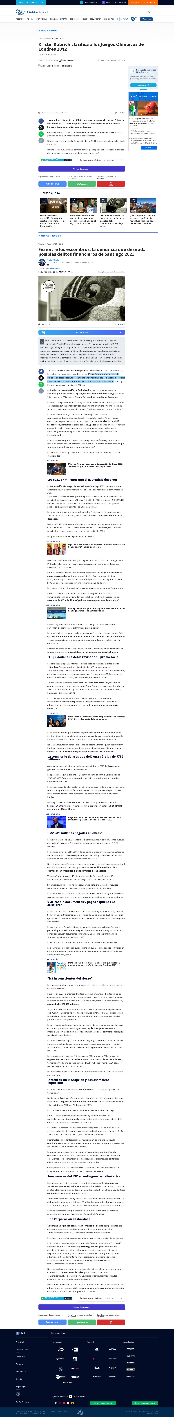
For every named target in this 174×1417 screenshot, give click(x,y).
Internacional (41, 19)
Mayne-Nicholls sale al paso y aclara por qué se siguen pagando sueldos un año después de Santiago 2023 (94, 964)
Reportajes (21, 1386)
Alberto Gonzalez (49, 54)
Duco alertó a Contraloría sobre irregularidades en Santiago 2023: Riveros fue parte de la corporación (96, 717)
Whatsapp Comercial (104, 1403)
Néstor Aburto (53, 260)
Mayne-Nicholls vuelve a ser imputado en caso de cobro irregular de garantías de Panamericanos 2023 (94, 818)
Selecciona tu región (28, 2)
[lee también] (57, 469)
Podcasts (19, 19)
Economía (54, 19)
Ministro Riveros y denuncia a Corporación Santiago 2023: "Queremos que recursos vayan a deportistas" (95, 465)
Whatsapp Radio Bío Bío (146, 1403)
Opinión (84, 19)
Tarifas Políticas (22, 1402)
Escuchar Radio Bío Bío (144, 2)
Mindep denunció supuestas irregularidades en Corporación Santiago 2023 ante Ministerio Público (96, 609)
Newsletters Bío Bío (91, 2)
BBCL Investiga (95, 19)
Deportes (63, 19)
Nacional (29, 19)
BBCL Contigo (109, 19)
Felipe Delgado (55, 268)
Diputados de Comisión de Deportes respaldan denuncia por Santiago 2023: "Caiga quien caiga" (96, 545)
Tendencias (74, 19)
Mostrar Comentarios (81, 169)
